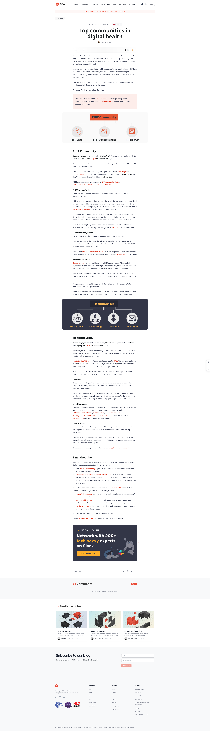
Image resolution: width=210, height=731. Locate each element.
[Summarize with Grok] (135, 50)
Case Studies (122, 4)
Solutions (85, 4)
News (90, 696)
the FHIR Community (87, 469)
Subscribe (125, 665)
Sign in (134, 584)
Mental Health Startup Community (88, 500)
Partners (114, 696)
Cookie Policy (115, 709)
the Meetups (77, 418)
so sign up (121, 254)
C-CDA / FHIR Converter (141, 715)
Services (95, 4)
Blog (114, 4)
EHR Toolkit (138, 692)
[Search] (145, 4)
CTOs (116, 361)
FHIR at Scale (98, 413)
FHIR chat (115, 227)
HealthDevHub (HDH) (81, 361)
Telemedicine (138, 696)
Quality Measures (139, 689)
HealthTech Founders (84, 494)
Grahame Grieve (79, 174)
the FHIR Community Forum (92, 252)
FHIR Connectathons (103, 185)
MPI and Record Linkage (82, 413)
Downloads (92, 706)
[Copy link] (131, 571)
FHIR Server (100, 99)
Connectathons (78, 263)
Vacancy (114, 702)
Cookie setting (86, 727)
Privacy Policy (115, 706)
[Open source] (142, 4)
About (113, 689)
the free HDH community (82, 209)
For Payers (137, 711)
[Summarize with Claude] (132, 50)
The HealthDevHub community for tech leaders (93, 475)
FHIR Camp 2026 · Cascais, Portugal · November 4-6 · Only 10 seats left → (105, 11)
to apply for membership (118, 448)
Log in (151, 4)
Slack (88, 345)
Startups (137, 708)
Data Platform (138, 699)
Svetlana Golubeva (86, 518)
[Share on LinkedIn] (127, 571)
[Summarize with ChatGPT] (125, 50)
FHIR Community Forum (82, 185)
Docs (108, 4)
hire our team (106, 101)
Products (75, 4)
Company (132, 4)
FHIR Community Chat (109, 182)
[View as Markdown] (135, 571)
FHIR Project (122, 172)
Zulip (92, 159)
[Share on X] (123, 571)
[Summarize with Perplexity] (128, 50)
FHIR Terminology (111, 413)
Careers (114, 699)
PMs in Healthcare (82, 506)
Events (103, 4)
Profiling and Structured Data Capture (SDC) (89, 415)
